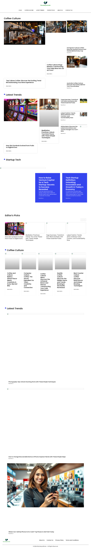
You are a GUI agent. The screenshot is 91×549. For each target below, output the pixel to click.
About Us (60, 10)
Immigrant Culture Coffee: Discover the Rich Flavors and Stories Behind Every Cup (76, 49)
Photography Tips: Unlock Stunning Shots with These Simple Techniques (32, 382)
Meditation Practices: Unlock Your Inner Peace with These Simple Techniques (48, 134)
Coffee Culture (29, 10)
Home (20, 10)
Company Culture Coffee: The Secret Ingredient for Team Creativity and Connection (29, 280)
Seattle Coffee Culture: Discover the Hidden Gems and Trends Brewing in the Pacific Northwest (62, 280)
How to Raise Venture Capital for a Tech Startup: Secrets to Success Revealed (46, 183)
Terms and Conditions (72, 540)
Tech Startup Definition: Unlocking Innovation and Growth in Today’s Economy (74, 183)
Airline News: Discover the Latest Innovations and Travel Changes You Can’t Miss (69, 129)
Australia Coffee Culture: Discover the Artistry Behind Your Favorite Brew (76, 84)
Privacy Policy (59, 540)
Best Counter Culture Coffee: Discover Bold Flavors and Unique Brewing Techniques (78, 279)
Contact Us (68, 10)
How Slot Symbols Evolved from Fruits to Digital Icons (20, 146)
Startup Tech (51, 10)
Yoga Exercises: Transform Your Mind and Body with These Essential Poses (69, 101)
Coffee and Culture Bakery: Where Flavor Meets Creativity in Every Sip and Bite (12, 279)
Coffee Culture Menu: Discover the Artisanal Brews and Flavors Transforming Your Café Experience (45, 282)
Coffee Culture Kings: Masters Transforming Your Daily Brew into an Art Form (55, 67)
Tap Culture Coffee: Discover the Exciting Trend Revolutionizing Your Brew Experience (23, 81)
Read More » (9, 86)
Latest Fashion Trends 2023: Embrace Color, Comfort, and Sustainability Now (68, 115)
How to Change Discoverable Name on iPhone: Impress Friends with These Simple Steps (37, 457)
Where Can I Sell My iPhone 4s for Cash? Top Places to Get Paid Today (31, 532)
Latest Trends (40, 10)
